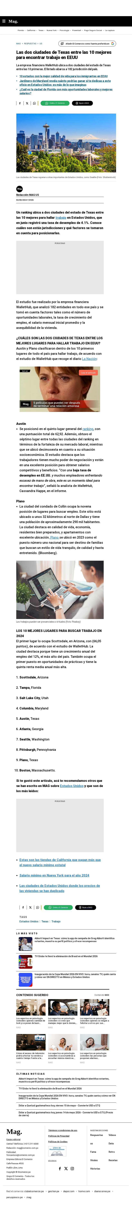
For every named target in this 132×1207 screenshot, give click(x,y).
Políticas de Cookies (57, 1142)
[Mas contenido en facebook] (60, 1168)
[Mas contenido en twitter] (66, 1168)
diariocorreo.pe (102, 1191)
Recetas (113, 1160)
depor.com (68, 1191)
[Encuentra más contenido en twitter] (27, 103)
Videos (112, 1135)
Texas (40, 30)
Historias (95, 1168)
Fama (93, 1151)
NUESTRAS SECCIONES (99, 1130)
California (31, 30)
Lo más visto (27, 933)
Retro (112, 1151)
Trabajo (56, 921)
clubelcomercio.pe (34, 1191)
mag (29, 1197)
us (91, 1143)
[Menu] (5, 21)
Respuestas (96, 1135)
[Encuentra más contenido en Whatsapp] (34, 103)
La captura (109, 30)
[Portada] (14, 1137)
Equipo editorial (13, 1139)
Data (111, 1143)
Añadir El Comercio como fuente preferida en (87, 43)
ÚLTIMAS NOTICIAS (30, 1074)
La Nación (89, 359)
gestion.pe (53, 1191)
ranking (88, 429)
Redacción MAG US (27, 194)
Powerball (76, 30)
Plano (54, 537)
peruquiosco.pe (14, 1197)
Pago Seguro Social (93, 30)
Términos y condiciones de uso (62, 1130)
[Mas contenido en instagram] (72, 1168)
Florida (21, 30)
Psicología (64, 30)
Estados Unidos (28, 921)
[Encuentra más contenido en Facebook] (20, 103)
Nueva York (52, 30)
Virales (94, 1160)
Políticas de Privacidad (58, 1136)
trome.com (84, 1191)
